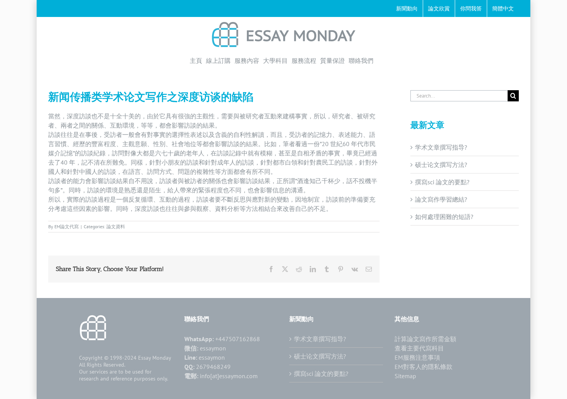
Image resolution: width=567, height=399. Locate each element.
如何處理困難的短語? (444, 217)
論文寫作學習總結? (441, 199)
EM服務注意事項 (417, 357)
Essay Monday (154, 357)
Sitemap (405, 376)
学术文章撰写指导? (441, 147)
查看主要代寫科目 (419, 348)
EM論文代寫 (66, 226)
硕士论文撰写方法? (441, 164)
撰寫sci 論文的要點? (442, 182)
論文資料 (115, 226)
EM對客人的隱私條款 (423, 366)
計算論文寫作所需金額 (425, 339)
